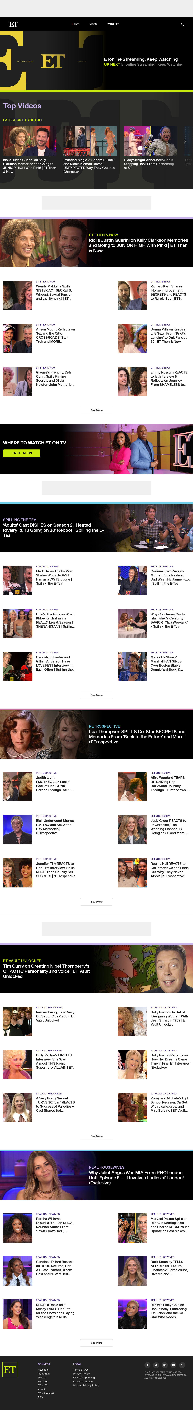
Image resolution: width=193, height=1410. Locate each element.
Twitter (42, 1378)
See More (97, 410)
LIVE (76, 24)
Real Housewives (107, 1167)
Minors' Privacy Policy (86, 1385)
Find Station (22, 453)
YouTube (43, 1381)
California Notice (83, 1381)
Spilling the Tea (19, 520)
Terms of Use (81, 1370)
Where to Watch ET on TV (34, 443)
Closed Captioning (84, 1378)
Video (93, 24)
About (41, 1389)
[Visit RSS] (182, 1365)
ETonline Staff (46, 1393)
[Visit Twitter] (156, 1365)
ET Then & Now (103, 235)
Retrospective (104, 726)
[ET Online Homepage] (13, 24)
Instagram (44, 1374)
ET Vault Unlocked (22, 961)
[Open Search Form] (182, 25)
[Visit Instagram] (165, 1365)
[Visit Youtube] (173, 1365)
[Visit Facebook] (147, 1365)
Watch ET (113, 24)
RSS (40, 1397)
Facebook (43, 1370)
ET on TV (43, 1385)
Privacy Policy (81, 1374)
